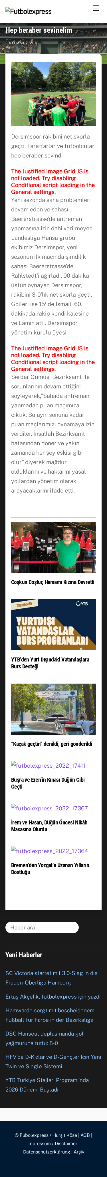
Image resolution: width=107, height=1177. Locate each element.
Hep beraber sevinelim (38, 30)
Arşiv (79, 1152)
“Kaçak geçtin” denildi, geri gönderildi (51, 743)
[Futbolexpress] (28, 11)
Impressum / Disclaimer (52, 1143)
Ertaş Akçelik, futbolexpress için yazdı (52, 996)
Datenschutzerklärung (46, 1152)
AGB (85, 1135)
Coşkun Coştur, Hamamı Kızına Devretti (52, 582)
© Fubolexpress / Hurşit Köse (46, 1135)
